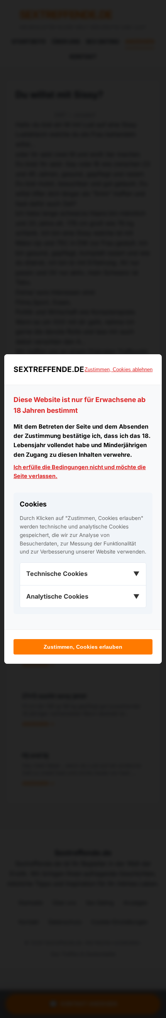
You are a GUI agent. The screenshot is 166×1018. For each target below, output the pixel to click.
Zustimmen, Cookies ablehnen (118, 369)
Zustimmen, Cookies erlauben (83, 647)
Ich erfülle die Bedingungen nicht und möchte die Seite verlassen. (80, 471)
